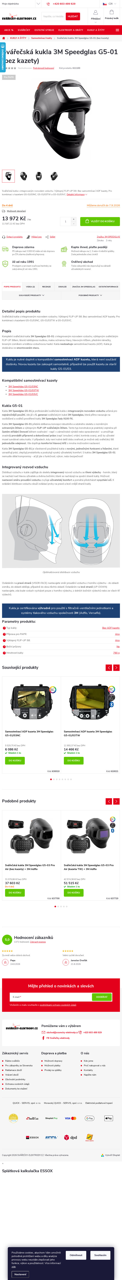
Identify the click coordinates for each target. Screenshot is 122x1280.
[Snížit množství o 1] (73, 224)
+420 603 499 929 (92, 1032)
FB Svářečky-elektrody (58, 1038)
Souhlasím (100, 1255)
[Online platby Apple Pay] (109, 1118)
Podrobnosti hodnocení (43, 68)
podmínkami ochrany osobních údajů (58, 1005)
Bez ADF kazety (111, 628)
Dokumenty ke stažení (16, 1089)
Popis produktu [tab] (12, 286)
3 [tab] (57, 779)
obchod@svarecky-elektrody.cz (62, 1032)
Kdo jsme (88, 1061)
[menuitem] (9, 30)
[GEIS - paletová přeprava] (90, 1137)
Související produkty (30, 295)
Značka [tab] (83, 286)
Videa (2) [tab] (30, 286)
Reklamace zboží (13, 1070)
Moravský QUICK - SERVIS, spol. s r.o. (63, 1103)
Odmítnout (76, 1255)
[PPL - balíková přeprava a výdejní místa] (51, 1137)
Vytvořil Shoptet (112, 1155)
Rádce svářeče (12, 1061)
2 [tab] (54, 779)
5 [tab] (62, 779)
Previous (109, 668)
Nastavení (20, 1274)
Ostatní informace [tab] (108, 286)
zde (14, 1266)
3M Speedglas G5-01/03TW (23, 390)
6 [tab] (65, 779)
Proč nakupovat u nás (94, 1065)
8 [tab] (71, 779)
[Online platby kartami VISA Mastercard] (70, 1118)
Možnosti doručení (16, 211)
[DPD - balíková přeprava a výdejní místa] (70, 1137)
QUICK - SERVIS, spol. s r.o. (27, 1103)
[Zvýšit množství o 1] (73, 219)
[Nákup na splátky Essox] (32, 1137)
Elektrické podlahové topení (98, 1103)
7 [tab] (68, 779)
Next (116, 668)
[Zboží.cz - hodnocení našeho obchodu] (32, 1118)
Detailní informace (76, 194)
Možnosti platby (52, 1065)
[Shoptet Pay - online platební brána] (51, 1118)
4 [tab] (59, 779)
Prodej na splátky (52, 1070)
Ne (118, 646)
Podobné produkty (89, 295)
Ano (117, 634)
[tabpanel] (31, 725)
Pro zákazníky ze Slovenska (18, 1065)
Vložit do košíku (103, 221)
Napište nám (90, 1075)
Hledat (73, 16)
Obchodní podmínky (15, 1079)
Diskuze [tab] (62, 286)
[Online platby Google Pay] (90, 1118)
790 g (116, 652)
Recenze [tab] (46, 286)
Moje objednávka (10, 3)
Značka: (108, 236)
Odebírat (102, 997)
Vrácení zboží (11, 1075)
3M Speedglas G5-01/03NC (23, 386)
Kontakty (88, 1070)
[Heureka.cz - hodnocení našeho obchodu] (13, 1118)
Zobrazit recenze (38, 942)
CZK (111, 3)
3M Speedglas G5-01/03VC (23, 394)
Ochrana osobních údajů (17, 1084)
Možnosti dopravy (53, 1061)
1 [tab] (51, 779)
